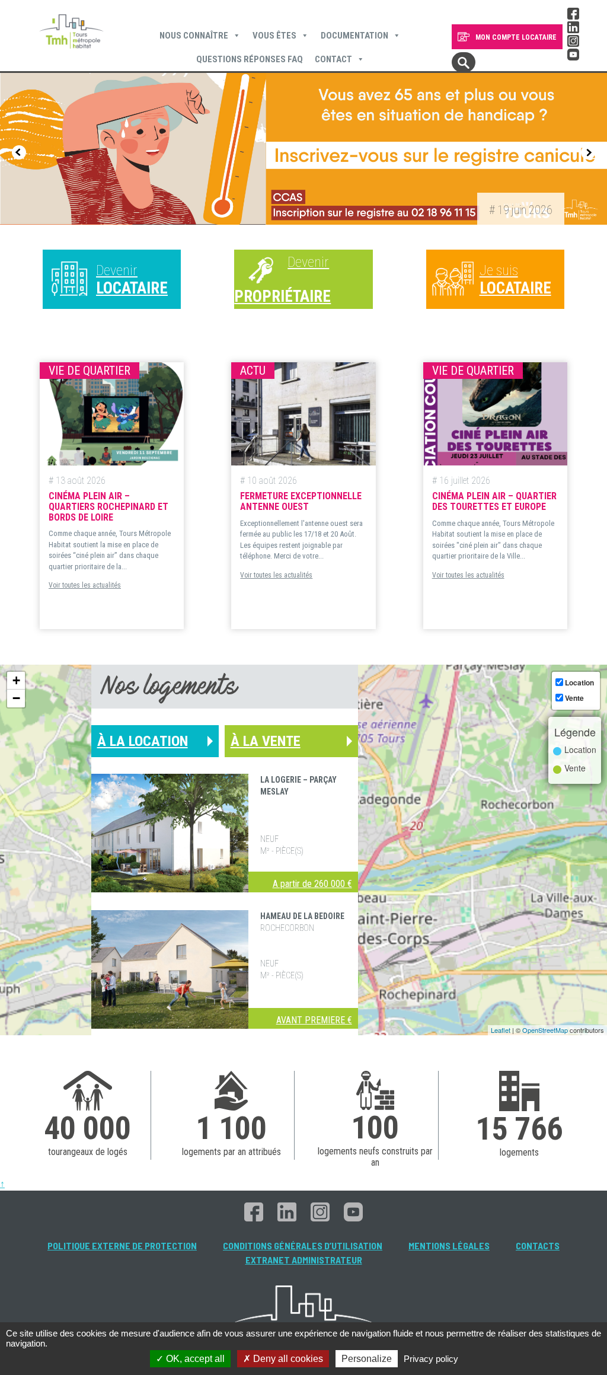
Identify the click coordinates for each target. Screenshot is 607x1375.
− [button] (16, 698)
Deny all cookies (287, 1359)
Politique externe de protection (122, 1245)
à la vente (266, 741)
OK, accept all (194, 1359)
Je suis (515, 279)
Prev (19, 152)
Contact (333, 59)
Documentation (354, 35)
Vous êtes (274, 35)
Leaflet (500, 1030)
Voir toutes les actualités (85, 585)
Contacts (538, 1245)
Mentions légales (449, 1245)
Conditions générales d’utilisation (302, 1245)
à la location (142, 741)
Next (588, 152)
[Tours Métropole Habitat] (71, 32)
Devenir (132, 279)
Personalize (366, 1359)
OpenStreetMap (545, 1030)
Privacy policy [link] (431, 1359)
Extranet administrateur (303, 1259)
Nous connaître (193, 35)
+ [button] (16, 680)
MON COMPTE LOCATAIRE (516, 37)
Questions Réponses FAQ (249, 59)
